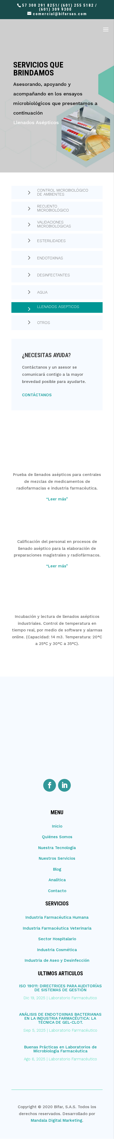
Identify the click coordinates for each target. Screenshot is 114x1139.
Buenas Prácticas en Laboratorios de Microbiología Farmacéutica (60, 1049)
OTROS (43, 322)
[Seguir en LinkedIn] (64, 785)
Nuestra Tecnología (57, 847)
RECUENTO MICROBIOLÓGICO (53, 208)
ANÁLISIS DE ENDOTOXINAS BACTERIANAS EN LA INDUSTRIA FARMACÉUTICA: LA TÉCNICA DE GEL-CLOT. (60, 1018)
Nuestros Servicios (57, 858)
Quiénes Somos (57, 836)
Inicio (57, 826)
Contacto (57, 890)
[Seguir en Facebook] (49, 785)
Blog (57, 869)
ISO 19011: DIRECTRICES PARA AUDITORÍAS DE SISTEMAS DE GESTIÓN (60, 988)
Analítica (57, 880)
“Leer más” (57, 499)
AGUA (42, 292)
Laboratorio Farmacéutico (73, 997)
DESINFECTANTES (53, 275)
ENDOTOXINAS (50, 258)
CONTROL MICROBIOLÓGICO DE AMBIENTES (62, 192)
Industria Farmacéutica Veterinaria (57, 928)
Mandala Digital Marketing (56, 1120)
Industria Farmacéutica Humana (57, 917)
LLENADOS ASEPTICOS (58, 306)
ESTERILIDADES (51, 240)
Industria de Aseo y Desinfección (57, 960)
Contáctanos (37, 395)
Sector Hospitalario (57, 938)
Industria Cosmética (57, 949)
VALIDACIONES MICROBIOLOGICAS (54, 224)
